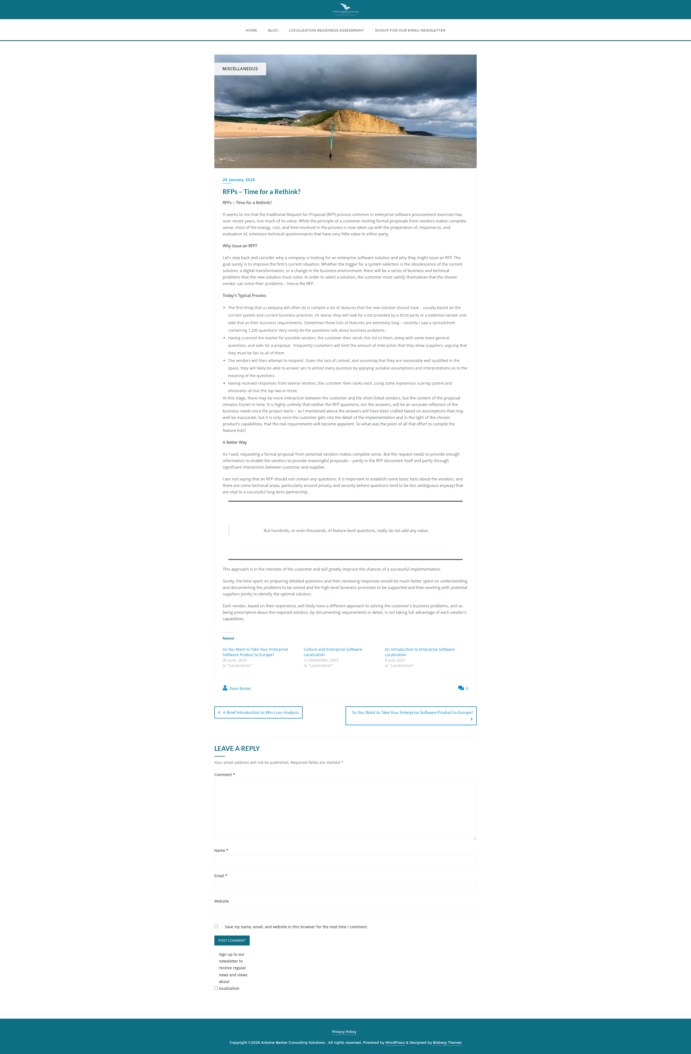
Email (221, 875)
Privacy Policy (344, 1031)
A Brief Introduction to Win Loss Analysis (261, 712)
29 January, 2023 (239, 179)
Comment (224, 774)
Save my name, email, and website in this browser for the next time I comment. (296, 926)
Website (221, 901)
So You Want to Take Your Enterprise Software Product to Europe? (255, 652)
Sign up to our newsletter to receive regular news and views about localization (233, 971)
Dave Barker (239, 688)
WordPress (395, 1042)
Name (221, 850)
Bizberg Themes (447, 1042)
